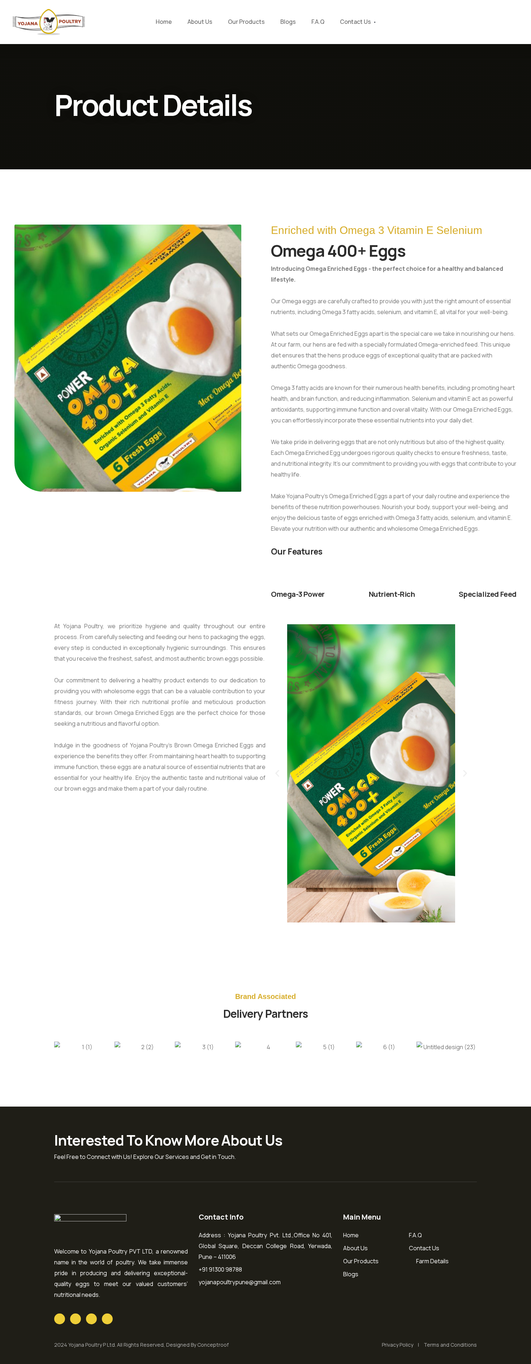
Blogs (288, 22)
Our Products (246, 22)
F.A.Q (317, 22)
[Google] (59, 1318)
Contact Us (355, 22)
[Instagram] (107, 1318)
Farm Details (432, 1261)
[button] (277, 773)
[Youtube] (91, 1318)
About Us (199, 22)
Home (164, 22)
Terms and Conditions (450, 1344)
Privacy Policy (397, 1344)
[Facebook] (75, 1318)
